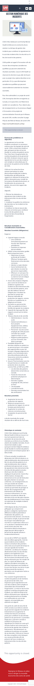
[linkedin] (30, 8)
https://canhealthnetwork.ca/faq (13, 124)
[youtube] (26, 8)
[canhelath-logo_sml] (5, 6)
